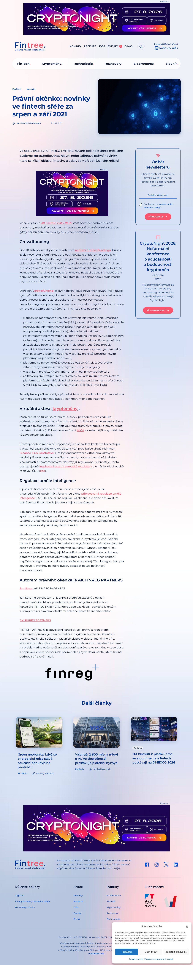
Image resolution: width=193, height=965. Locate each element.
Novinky (31, 89)
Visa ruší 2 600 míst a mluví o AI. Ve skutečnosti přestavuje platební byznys (96, 759)
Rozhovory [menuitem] (113, 64)
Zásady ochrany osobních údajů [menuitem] (32, 901)
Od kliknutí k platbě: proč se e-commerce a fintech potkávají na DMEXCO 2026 (153, 758)
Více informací (156, 310)
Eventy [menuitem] (114, 46)
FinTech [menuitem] (23, 64)
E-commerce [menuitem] (144, 64)
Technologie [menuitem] (83, 64)
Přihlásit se (155, 216)
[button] (186, 926)
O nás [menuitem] (129, 46)
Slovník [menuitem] (171, 64)
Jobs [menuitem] (102, 46)
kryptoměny (65, 408)
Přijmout (127, 951)
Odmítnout (151, 951)
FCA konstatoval (43, 453)
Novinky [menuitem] (75, 46)
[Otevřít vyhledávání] (141, 46)
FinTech (16, 89)
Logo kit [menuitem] (19, 895)
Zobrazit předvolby (176, 951)
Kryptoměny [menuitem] (51, 64)
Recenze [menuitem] (90, 46)
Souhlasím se (158, 206)
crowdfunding (43, 290)
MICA (80, 430)
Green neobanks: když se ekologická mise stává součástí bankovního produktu (37, 761)
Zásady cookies (136, 959)
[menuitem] (146, 864)
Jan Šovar (26, 588)
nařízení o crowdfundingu (93, 250)
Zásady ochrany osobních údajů (158, 959)
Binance (25, 453)
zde (42, 471)
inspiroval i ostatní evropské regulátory (65, 466)
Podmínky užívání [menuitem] (25, 907)
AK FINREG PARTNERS (56, 223)
